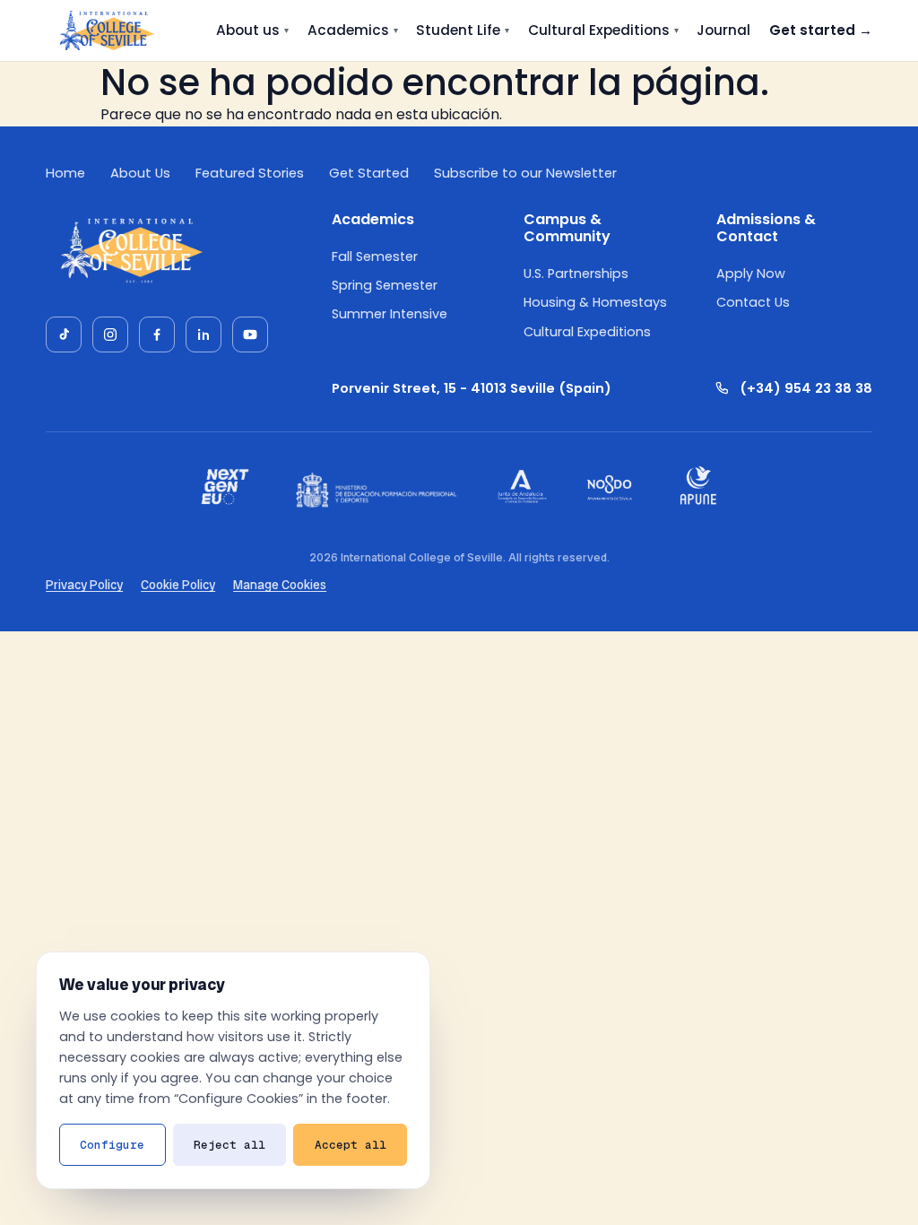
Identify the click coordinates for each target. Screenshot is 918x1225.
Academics (352, 30)
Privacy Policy (84, 585)
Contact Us (753, 302)
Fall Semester (375, 256)
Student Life (462, 30)
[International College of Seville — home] (106, 30)
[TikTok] (64, 334)
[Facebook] (157, 334)
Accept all (350, 1144)
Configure (112, 1144)
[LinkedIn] (203, 334)
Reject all (229, 1144)
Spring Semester (384, 285)
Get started (820, 30)
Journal (723, 30)
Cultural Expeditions (603, 30)
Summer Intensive (389, 314)
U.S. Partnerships (576, 273)
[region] (233, 1070)
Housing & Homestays (595, 302)
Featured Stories (249, 173)
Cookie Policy (178, 585)
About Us (140, 173)
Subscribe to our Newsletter (525, 173)
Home (65, 173)
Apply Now (750, 273)
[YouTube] (250, 334)
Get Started (369, 173)
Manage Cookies (279, 585)
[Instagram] (110, 334)
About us (252, 30)
